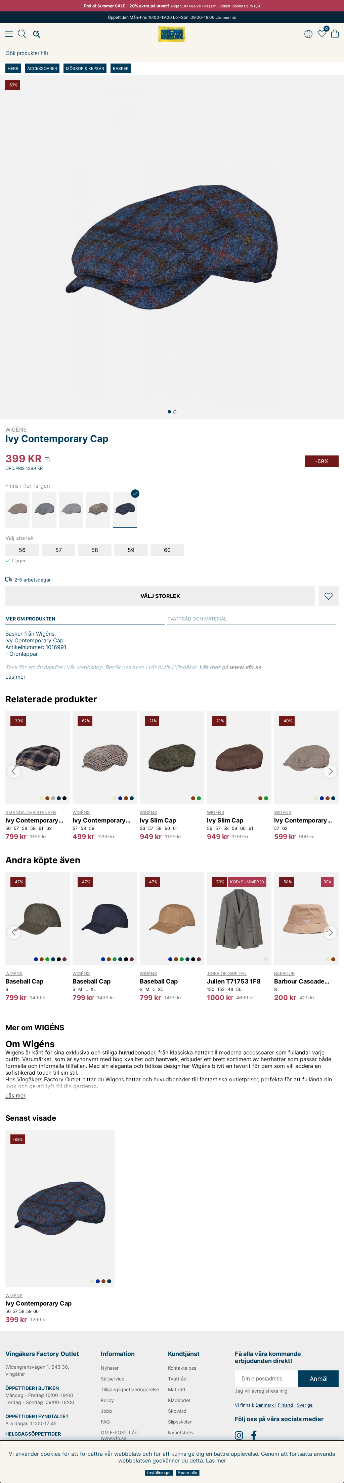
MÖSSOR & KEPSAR (85, 68)
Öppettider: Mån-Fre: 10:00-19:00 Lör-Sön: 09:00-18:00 (172, 17)
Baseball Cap (24, 981)
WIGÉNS (16, 429)
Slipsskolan (180, 1422)
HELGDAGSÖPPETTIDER (33, 1434)
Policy (107, 1400)
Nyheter (110, 1368)
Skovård (177, 1411)
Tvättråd (177, 1378)
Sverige (305, 1405)
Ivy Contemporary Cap (31, 820)
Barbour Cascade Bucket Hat (299, 981)
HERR (13, 68)
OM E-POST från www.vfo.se (119, 1435)
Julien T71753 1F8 (234, 981)
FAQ (105, 1422)
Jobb (106, 1411)
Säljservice (112, 1378)
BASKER (121, 68)
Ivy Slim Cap (158, 820)
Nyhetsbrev (181, 1432)
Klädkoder (179, 1400)
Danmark (265, 1405)
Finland (285, 1405)
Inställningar (159, 1472)
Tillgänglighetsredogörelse (124, 1389)
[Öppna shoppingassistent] (34, 34)
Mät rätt (176, 1389)
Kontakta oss (182, 1368)
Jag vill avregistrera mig (261, 1391)
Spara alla (187, 1472)
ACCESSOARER (42, 68)
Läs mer (216, 1460)
